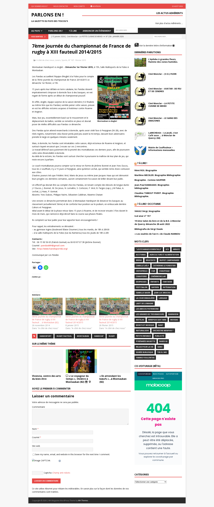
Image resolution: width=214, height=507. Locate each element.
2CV (167, 249)
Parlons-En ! (55, 30)
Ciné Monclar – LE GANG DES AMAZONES (162, 119)
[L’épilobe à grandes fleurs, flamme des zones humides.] (140, 62)
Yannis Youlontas (145, 357)
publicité (159, 336)
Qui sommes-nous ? (39, 6)
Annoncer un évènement (97, 30)
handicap (99, 336)
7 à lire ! (142, 163)
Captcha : (48, 472)
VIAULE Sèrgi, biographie (147, 211)
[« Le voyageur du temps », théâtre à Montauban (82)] (81, 361)
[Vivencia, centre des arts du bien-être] (47, 361)
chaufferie (141, 276)
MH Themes (83, 500)
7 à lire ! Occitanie (149, 204)
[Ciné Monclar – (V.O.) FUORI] (140, 77)
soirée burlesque (144, 352)
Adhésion (96, 6)
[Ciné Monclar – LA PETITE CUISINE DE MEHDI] (140, 106)
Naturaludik (142, 330)
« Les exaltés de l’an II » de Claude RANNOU (157, 233)
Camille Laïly (142, 265)
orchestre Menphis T (163, 330)
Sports (64, 60)
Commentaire (38, 406)
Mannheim (173, 314)
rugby (112, 336)
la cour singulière (145, 298)
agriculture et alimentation (164, 254)
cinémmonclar (158, 276)
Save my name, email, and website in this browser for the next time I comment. (72, 454)
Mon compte (79, 6)
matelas (140, 320)
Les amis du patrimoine (147, 309)
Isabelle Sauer (143, 292)
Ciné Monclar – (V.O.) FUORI (162, 74)
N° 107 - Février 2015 (77, 60)
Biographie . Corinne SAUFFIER (150, 180)
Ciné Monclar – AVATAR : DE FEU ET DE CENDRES (164, 90)
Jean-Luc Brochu (162, 292)
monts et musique (145, 325)
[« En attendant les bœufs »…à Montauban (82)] (115, 361)
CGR (153, 271)
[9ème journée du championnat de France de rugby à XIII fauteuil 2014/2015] (114, 306)
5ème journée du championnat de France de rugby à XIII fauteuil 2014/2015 (80, 319)
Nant (160, 325)
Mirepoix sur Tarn (157, 320)
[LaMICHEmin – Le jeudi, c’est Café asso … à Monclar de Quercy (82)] (140, 136)
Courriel (36, 437)
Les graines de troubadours (150, 314)
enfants (155, 282)
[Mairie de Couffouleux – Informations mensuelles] (140, 150)
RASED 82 (163, 341)
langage (163, 298)
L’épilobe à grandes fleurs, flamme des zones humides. (163, 60)
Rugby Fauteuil (64, 336)
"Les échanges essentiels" (148, 249)
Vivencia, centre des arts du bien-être (46, 377)
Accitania (141, 254)
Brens (139, 260)
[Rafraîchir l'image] (59, 460)
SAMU (159, 347)
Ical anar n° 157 (143, 216)
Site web (36, 446)
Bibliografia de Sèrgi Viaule (149, 229)
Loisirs (58, 60)
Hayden (155, 287)
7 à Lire (73, 30)
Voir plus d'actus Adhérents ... (169, 23)
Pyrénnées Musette (145, 341)
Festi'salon (141, 287)
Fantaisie (167, 282)
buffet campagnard (169, 260)
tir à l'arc (162, 352)
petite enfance (143, 336)
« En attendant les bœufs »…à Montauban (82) (113, 379)
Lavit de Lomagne (144, 303)
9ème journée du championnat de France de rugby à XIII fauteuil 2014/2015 (113, 319)
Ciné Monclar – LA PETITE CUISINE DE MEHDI (161, 104)
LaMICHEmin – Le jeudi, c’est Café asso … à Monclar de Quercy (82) (163, 135)
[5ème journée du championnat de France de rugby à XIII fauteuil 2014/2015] (81, 306)
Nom (34, 428)
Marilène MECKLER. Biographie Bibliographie (158, 175)
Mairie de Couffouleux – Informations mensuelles (161, 148)
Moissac (174, 320)
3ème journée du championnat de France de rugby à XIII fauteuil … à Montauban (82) (46, 319)
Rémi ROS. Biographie (146, 170)
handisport (45, 336)
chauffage (164, 271)
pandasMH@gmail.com (52, 245)
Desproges (141, 282)
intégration (169, 287)
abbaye (176, 249)
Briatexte (150, 260)
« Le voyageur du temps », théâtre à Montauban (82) (77, 379)
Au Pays (35, 30)
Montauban (83, 336)
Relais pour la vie (144, 347)
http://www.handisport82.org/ (52, 248)
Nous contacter (60, 6)
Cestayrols (141, 271)
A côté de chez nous (45, 60)
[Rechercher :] (167, 36)
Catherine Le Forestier (164, 265)
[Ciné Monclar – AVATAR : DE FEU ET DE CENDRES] (140, 91)
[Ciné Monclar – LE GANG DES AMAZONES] (140, 121)
